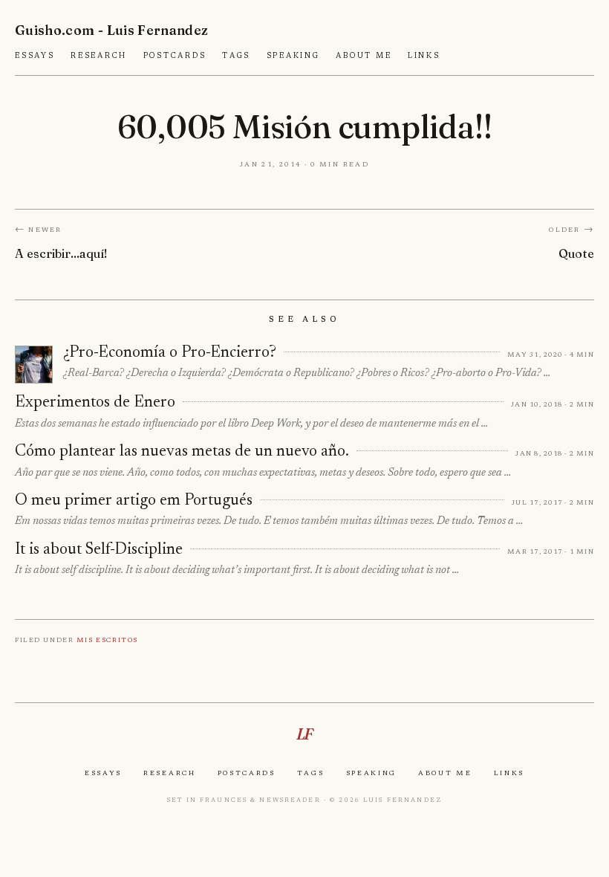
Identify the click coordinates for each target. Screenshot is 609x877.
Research (99, 56)
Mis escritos (107, 639)
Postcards (174, 56)
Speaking (293, 56)
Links (424, 56)
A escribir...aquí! (61, 253)
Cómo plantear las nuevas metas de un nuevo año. (182, 452)
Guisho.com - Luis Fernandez (112, 30)
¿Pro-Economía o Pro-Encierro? (169, 353)
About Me (363, 56)
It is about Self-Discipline (99, 550)
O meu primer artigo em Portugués (134, 501)
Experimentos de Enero (95, 403)
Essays (35, 56)
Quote (576, 253)
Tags (236, 56)
